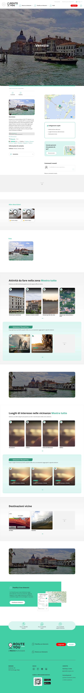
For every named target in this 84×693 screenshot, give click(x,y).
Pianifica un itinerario (41, 644)
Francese (11, 143)
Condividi (13, 94)
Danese (31, 141)
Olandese (20, 143)
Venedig (19, 88)
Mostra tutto (49, 280)
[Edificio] (67, 433)
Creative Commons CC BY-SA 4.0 (19, 396)
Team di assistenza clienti (70, 677)
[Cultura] (33, 433)
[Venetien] (41, 520)
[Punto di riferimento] (50, 433)
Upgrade (74, 5)
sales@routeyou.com (69, 671)
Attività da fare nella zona (54, 129)
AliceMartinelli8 (5, 84)
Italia (16, 88)
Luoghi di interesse (12, 88)
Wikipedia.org (14, 133)
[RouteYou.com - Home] (12, 4)
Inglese (15, 143)
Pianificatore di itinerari (17, 602)
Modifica (21, 94)
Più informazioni (12, 136)
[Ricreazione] (16, 433)
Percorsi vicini (51, 153)
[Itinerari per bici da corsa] (50, 301)
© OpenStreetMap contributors (70, 118)
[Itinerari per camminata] (16, 301)
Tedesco (30, 143)
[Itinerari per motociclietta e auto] (67, 301)
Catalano (27, 141)
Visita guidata (57, 1)
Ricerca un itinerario (41, 652)
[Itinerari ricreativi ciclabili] (33, 301)
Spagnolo (25, 143)
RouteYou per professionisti (68, 1)
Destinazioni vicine (52, 134)
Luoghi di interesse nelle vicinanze (56, 131)
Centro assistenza (68, 680)
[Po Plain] (19, 520)
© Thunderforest (63, 118)
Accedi (71, 644)
